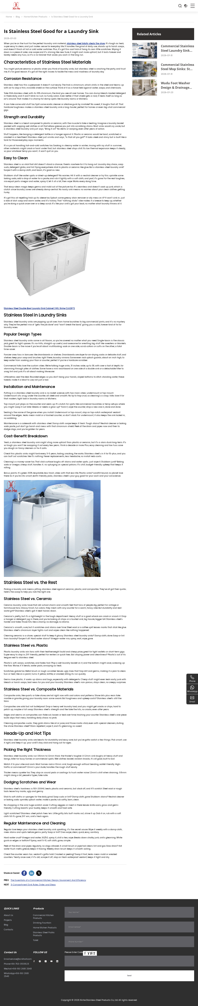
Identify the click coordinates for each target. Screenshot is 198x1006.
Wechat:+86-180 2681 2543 (18, 968)
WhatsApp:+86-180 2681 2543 (16, 975)
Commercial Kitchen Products (43, 917)
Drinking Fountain (42, 922)
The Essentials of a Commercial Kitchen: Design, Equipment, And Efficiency (48, 880)
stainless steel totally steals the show (86, 43)
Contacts (8, 929)
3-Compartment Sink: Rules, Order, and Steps (33, 884)
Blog (18, 16)
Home (9, 16)
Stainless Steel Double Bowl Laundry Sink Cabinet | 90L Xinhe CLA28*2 (39, 308)
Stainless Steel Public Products (44, 934)
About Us (8, 915)
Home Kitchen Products (35, 16)
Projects (8, 920)
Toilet (35, 940)
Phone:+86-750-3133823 (16, 963)
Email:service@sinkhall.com (18, 959)
